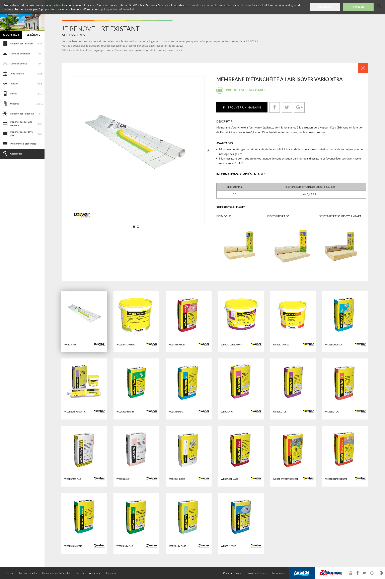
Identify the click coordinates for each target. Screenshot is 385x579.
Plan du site (111, 573)
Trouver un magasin (244, 107)
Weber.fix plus (281, 344)
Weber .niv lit (228, 546)
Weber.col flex (333, 344)
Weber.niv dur (176, 344)
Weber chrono (177, 479)
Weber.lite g (332, 411)
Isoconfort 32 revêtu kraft (339, 216)
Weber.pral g (176, 411)
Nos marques (279, 573)
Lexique (10, 573)
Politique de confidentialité (56, 573)
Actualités (94, 573)
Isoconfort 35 (278, 216)
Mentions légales (28, 573)
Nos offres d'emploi (257, 573)
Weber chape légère (336, 479)
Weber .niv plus (125, 546)
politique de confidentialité (117, 9)
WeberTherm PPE (126, 344)
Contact (80, 573)
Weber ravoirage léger (285, 479)
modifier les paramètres (205, 5)
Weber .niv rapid (73, 546)
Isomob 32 (224, 216)
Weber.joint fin (125, 411)
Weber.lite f (279, 411)
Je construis (11, 34)
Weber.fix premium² (231, 344)
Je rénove (33, 34)
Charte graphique (232, 573)
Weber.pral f (228, 411)
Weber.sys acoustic (75, 411)
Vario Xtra (70, 344)
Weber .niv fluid (177, 546)
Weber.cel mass (229, 479)
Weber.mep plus (72, 479)
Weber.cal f (123, 479)
